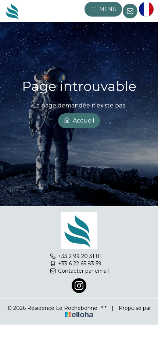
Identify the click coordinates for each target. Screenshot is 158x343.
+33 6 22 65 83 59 (79, 263)
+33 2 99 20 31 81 (80, 256)
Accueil (82, 120)
